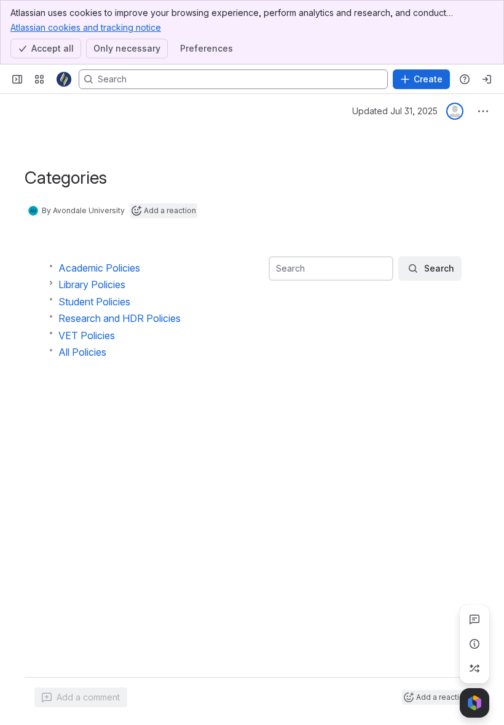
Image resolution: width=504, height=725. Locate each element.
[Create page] (474, 668)
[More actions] (483, 111)
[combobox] (277, 268)
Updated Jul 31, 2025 (395, 111)
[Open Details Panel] (474, 644)
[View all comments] (474, 619)
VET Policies (86, 335)
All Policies (82, 352)
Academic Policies (99, 268)
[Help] (464, 79)
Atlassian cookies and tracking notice (85, 27)
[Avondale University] (64, 79)
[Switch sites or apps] (39, 79)
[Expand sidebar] (17, 79)
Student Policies (94, 302)
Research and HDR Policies (119, 318)
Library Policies (91, 284)
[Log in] (487, 79)
